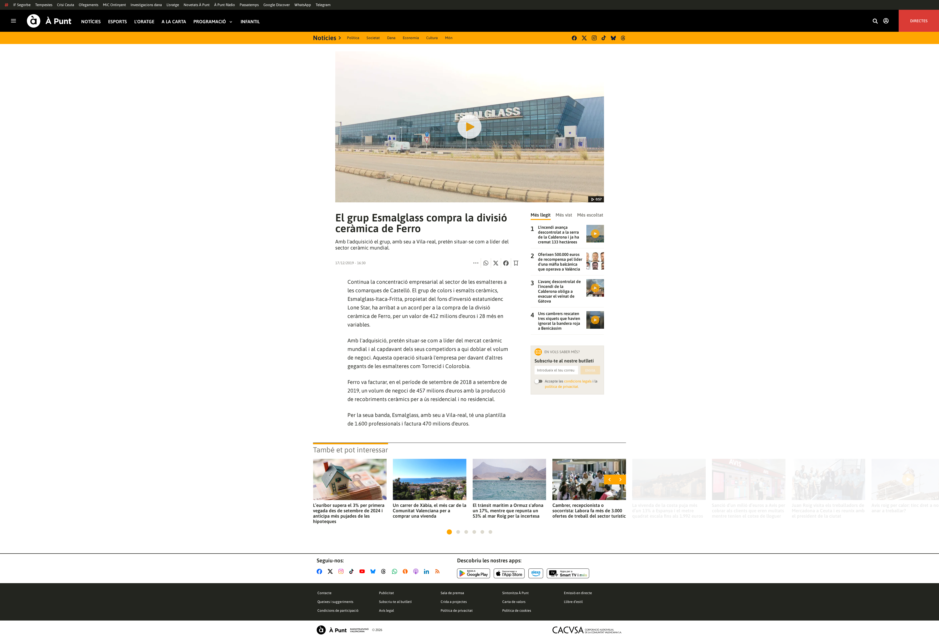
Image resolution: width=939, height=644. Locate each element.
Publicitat (386, 593)
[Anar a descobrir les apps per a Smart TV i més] (568, 573)
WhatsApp (302, 5)
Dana (391, 38)
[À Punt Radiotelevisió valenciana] (343, 629)
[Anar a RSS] (438, 571)
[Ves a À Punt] (49, 21)
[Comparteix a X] (496, 263)
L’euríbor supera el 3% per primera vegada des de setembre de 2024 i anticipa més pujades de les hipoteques (348, 513)
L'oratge (173, 5)
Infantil (250, 21)
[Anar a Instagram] (342, 571)
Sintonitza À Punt (515, 593)
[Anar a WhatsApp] (395, 571)
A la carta (174, 21)
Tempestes (43, 5)
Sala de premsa (452, 593)
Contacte (324, 593)
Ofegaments (88, 5)
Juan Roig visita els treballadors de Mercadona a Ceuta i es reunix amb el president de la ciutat (828, 510)
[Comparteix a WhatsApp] (486, 263)
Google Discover (276, 5)
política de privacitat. (562, 386)
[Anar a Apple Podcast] (416, 571)
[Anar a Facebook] (320, 571)
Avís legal (386, 610)
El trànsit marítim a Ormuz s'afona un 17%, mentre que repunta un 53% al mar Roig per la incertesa (508, 510)
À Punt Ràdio (224, 5)
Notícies (91, 21)
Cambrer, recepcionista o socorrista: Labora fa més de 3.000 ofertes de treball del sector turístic (589, 510)
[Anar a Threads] (384, 571)
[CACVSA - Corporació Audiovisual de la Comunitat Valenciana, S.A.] (587, 629)
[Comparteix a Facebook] (506, 263)
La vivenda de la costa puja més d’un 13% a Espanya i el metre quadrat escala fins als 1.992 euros (667, 510)
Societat (373, 38)
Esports (117, 21)
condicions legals (578, 381)
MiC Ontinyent (114, 5)
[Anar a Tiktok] (352, 571)
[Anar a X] (331, 571)
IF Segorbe (22, 5)
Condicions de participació (337, 610)
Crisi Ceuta (65, 5)
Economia (411, 38)
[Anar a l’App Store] (509, 573)
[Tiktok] (604, 37)
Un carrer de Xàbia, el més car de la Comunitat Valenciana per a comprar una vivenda (429, 510)
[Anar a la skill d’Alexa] (535, 573)
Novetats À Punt (197, 5)
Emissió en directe (578, 593)
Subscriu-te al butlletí (395, 602)
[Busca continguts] (875, 21)
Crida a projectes (454, 602)
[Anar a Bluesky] (374, 571)
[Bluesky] (613, 38)
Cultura (432, 38)
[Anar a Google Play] (473, 573)
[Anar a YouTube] (363, 571)
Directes (919, 21)
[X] (584, 38)
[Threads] (623, 38)
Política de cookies (516, 610)
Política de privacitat (457, 610)
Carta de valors (513, 602)
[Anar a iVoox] (406, 571)
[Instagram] (594, 37)
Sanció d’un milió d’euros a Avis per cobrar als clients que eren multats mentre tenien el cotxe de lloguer (748, 510)
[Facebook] (574, 38)
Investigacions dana (146, 5)
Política (353, 38)
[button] (449, 532)
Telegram (323, 5)
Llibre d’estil (573, 602)
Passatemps (249, 5)
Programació (209, 21)
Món (448, 38)
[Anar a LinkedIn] (427, 571)
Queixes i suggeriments (335, 602)
